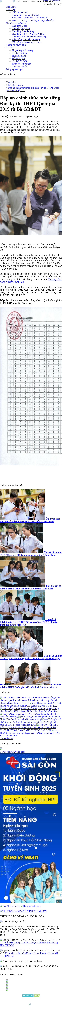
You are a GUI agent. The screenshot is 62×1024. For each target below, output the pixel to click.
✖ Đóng (54, 507)
